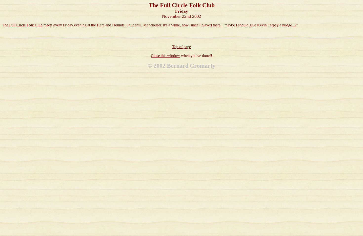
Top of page (181, 47)
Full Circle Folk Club (25, 25)
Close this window (165, 56)
